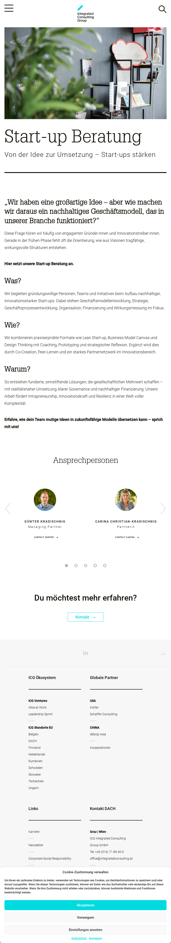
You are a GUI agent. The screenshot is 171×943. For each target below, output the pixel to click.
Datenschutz (79, 938)
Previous (7, 509)
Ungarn (33, 788)
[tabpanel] (45, 509)
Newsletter (35, 845)
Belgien (33, 734)
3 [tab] (85, 565)
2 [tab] (76, 565)
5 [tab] (105, 565)
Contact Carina (125, 537)
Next (163, 509)
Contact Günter (44, 537)
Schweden (35, 768)
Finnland (34, 747)
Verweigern (85, 918)
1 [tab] (66, 565)
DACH (32, 741)
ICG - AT (85, 14)
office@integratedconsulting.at (111, 858)
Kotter (94, 707)
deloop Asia (98, 734)
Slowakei (34, 774)
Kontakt (82, 617)
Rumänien (35, 761)
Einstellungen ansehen (85, 930)
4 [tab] (95, 565)
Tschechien (36, 781)
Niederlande (36, 754)
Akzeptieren (85, 905)
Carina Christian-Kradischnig (126, 521)
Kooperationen (100, 747)
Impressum (95, 938)
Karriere (33, 831)
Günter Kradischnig (45, 521)
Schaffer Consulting (103, 714)
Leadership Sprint (40, 714)
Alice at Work (37, 707)
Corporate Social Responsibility (49, 858)
